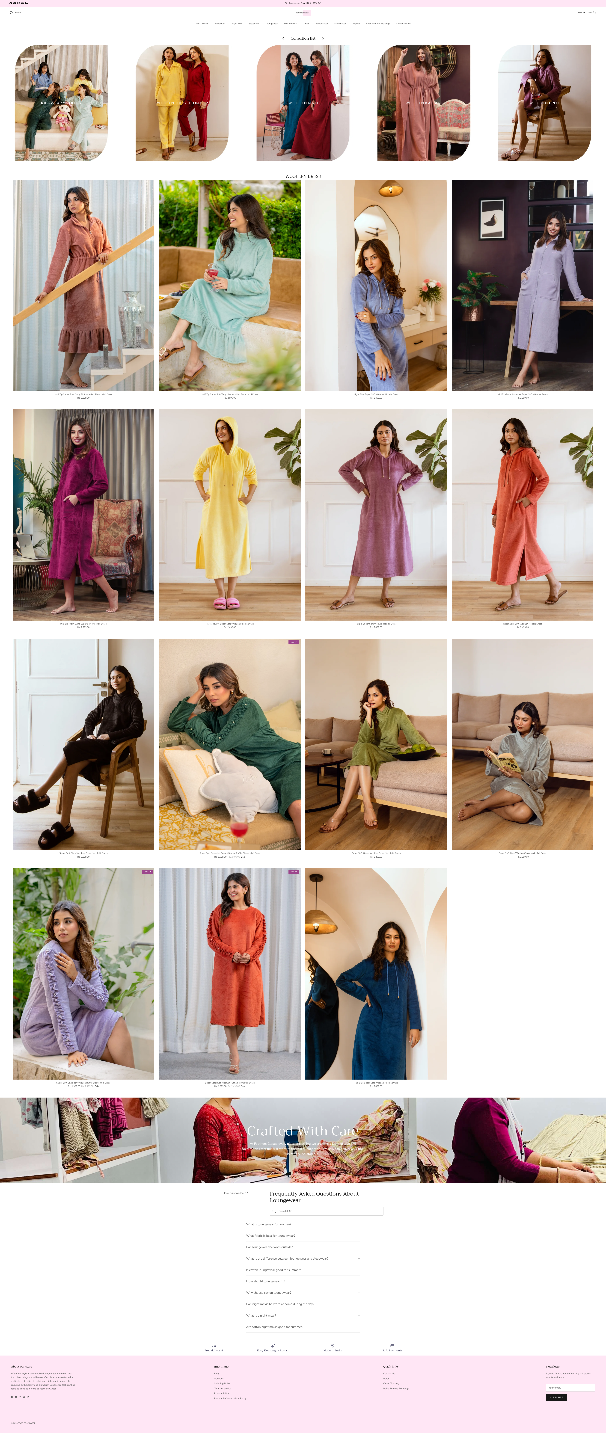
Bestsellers (220, 23)
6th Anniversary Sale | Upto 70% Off (303, 3)
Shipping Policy (222, 1383)
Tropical (356, 23)
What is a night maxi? (261, 1315)
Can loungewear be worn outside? (269, 1247)
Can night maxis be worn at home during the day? (280, 1304)
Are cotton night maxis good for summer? (274, 1327)
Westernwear (290, 23)
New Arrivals (202, 23)
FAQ (216, 1373)
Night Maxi (237, 23)
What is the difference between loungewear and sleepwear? (287, 1258)
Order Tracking (391, 1383)
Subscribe (556, 1397)
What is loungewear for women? (268, 1224)
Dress (306, 23)
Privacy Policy (221, 1393)
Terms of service (222, 1388)
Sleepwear (254, 23)
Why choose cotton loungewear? (268, 1293)
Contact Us (389, 1373)
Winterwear (340, 23)
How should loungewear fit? (265, 1281)
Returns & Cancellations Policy (230, 1398)
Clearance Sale (403, 23)
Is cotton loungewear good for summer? (273, 1270)
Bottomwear (322, 23)
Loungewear (271, 23)
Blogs (386, 1378)
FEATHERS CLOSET (26, 1423)
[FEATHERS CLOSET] (303, 13)
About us (219, 1378)
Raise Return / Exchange (378, 23)
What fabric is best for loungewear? (270, 1236)
